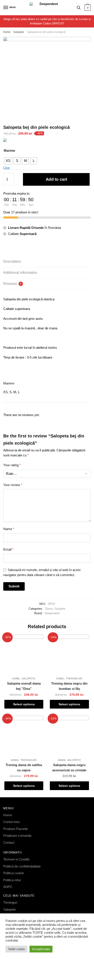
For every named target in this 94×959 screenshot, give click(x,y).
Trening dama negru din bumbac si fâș (69, 686)
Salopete (18, 32)
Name (8, 529)
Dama (48, 608)
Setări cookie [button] (16, 949)
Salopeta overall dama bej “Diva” (24, 686)
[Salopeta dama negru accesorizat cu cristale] (69, 735)
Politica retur (12, 880)
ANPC (7, 887)
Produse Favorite (15, 829)
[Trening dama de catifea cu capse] (23, 735)
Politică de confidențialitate (22, 866)
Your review (12, 485)
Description (12, 261)
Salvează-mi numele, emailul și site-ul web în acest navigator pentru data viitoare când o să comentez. (41, 572)
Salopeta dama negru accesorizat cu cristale (69, 767)
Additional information (20, 272)
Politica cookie (13, 873)
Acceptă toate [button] (41, 949)
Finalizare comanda (17, 835)
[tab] (47, 261)
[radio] (8, 161)
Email (8, 549)
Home (6, 32)
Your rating (12, 465)
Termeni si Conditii (16, 859)
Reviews (12, 284)
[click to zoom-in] (47, 77)
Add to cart (56, 179)
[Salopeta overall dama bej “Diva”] (23, 653)
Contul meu (11, 822)
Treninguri (74, 678)
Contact (8, 842)
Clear (6, 167)
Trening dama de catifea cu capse (24, 767)
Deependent (52, 613)
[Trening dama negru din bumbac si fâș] (69, 653)
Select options (24, 704)
